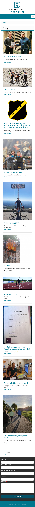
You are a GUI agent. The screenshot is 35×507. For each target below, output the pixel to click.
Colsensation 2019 (11, 223)
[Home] (17, 7)
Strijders (7, 265)
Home (4, 22)
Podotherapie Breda (12, 56)
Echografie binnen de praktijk (16, 383)
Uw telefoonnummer (8, 470)
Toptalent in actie (11, 294)
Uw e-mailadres (6, 465)
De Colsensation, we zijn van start (15, 436)
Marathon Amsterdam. (13, 172)
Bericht (3, 481)
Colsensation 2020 (11, 90)
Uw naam (4, 459)
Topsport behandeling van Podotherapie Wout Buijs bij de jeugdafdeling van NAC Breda (17, 125)
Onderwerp (5, 476)
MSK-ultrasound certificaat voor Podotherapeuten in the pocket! (17, 348)
